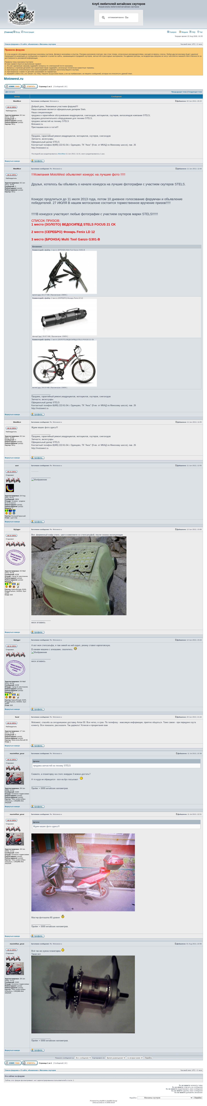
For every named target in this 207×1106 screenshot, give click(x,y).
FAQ (193, 32)
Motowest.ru (13, 78)
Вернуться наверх (12, 161)
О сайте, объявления (29, 44)
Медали (184, 32)
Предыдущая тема (178, 92)
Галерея (172, 32)
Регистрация (28, 32)
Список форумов (12, 44)
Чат (201, 32)
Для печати (10, 92)
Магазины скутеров (48, 44)
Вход (17, 32)
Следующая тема (195, 92)
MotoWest (61, 154)
